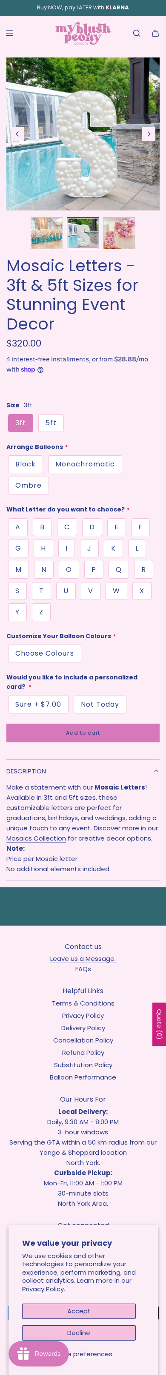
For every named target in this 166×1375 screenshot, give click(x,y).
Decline (78, 1332)
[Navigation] (9, 33)
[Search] (136, 33)
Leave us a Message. (83, 958)
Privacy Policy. (43, 1288)
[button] (17, 134)
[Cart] (155, 33)
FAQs (83, 968)
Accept (79, 1311)
